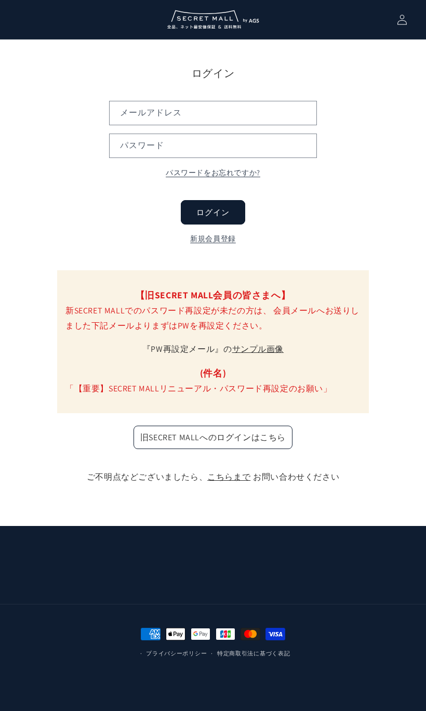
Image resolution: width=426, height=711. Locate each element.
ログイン (213, 212)
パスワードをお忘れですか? (213, 172)
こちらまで (228, 476)
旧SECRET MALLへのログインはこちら (213, 437)
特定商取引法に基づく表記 (253, 653)
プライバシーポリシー (176, 653)
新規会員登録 (213, 238)
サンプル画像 (258, 349)
